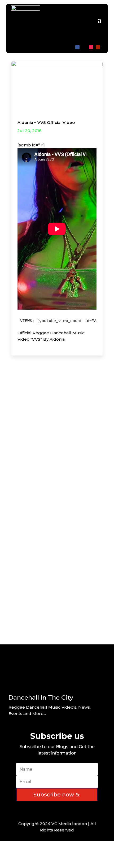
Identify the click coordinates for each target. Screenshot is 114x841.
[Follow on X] (84, 47)
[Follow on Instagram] (91, 47)
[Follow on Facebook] (77, 47)
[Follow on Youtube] (98, 47)
